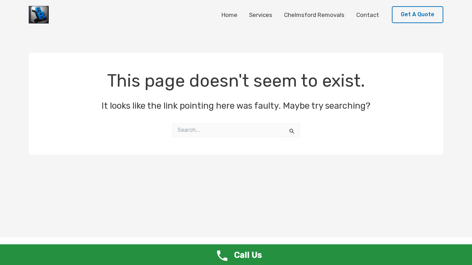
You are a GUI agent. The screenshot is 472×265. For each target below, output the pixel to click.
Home (229, 14)
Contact (367, 14)
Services (260, 14)
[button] (417, 14)
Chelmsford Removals (314, 14)
